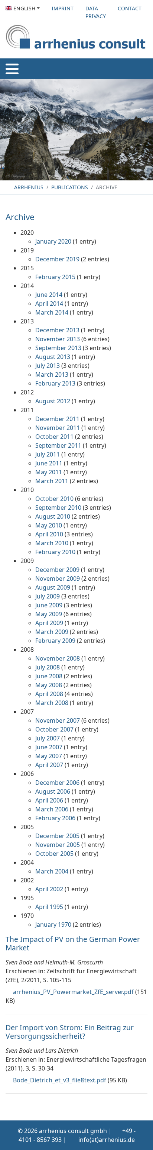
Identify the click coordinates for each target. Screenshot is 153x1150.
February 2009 (55, 641)
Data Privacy (95, 12)
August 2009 (52, 587)
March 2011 (51, 481)
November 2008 (57, 658)
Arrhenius (28, 187)
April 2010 (49, 534)
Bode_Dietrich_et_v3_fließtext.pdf (60, 1080)
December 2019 (57, 259)
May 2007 (48, 756)
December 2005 (57, 836)
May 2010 (48, 525)
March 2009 (51, 632)
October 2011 (54, 436)
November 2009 (57, 578)
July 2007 (47, 738)
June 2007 (48, 747)
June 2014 (48, 295)
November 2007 (57, 720)
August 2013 (52, 357)
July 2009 (47, 596)
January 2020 (53, 241)
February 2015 (55, 277)
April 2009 (49, 623)
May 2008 (48, 685)
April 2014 (49, 303)
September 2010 (58, 507)
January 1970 (53, 924)
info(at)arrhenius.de (106, 1140)
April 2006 (49, 800)
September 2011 (58, 445)
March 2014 (51, 312)
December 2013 (57, 330)
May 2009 (48, 614)
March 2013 (51, 374)
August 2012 (52, 401)
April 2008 (49, 694)
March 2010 (51, 543)
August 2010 (52, 516)
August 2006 (52, 791)
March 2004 (51, 871)
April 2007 (49, 765)
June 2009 (48, 605)
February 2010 (55, 552)
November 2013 (57, 339)
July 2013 (47, 366)
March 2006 (51, 809)
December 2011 (57, 419)
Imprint (63, 8)
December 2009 (57, 570)
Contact (129, 8)
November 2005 (57, 845)
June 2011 (48, 463)
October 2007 (54, 729)
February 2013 (55, 383)
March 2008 (51, 703)
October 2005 (54, 853)
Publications (69, 187)
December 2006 (57, 782)
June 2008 (48, 676)
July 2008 (47, 667)
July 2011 (47, 454)
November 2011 (57, 428)
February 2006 (55, 818)
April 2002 (49, 889)
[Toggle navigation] (12, 69)
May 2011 (48, 472)
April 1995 (49, 907)
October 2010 (54, 499)
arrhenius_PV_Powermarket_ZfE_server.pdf (73, 992)
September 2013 (58, 348)
